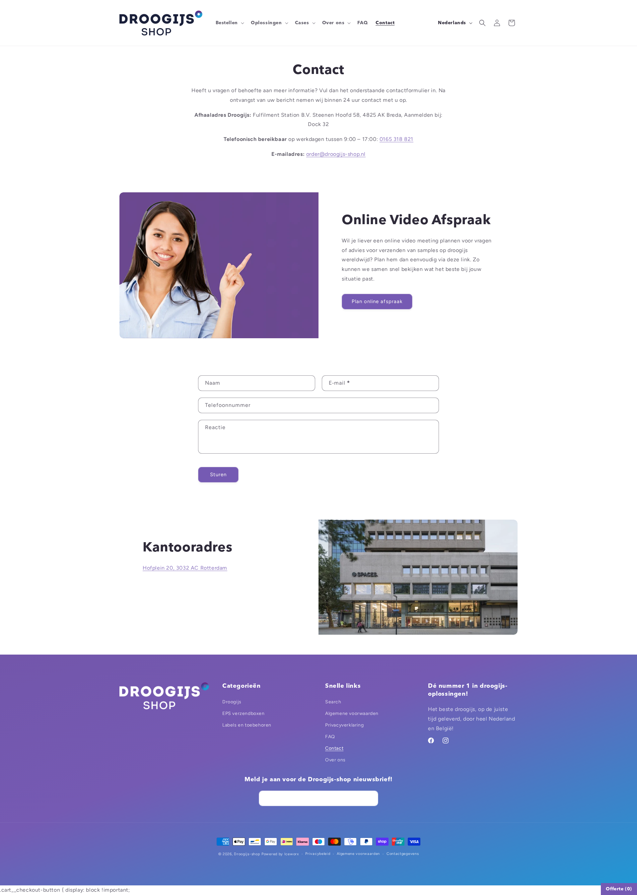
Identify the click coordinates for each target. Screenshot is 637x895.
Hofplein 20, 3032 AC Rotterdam (185, 568)
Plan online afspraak (377, 301)
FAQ (330, 736)
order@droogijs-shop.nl (336, 154)
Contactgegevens (403, 854)
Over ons (335, 760)
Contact (334, 748)
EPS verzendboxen (243, 713)
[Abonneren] (370, 798)
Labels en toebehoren (246, 725)
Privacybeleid (317, 854)
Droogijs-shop (247, 854)
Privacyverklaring (344, 725)
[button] (229, 23)
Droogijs (232, 702)
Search (333, 702)
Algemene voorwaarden (352, 713)
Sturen (218, 475)
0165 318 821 (396, 139)
